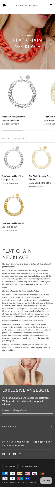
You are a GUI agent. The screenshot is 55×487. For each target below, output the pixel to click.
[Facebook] (3, 454)
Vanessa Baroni (10, 483)
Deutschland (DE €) (29, 467)
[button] (27, 434)
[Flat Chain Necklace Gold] (13, 206)
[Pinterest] (14, 454)
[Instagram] (20, 454)
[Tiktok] (9, 454)
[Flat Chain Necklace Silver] (22, 93)
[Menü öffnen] (6, 5)
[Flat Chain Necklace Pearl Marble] (41, 158)
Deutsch (8, 467)
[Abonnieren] (50, 410)
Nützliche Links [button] (9, 427)
